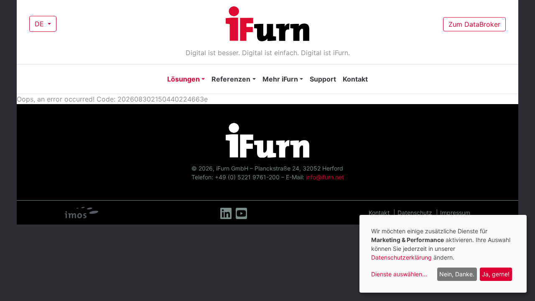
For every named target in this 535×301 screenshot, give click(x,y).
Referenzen (230, 79)
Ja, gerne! (496, 274)
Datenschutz (414, 212)
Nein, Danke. (456, 274)
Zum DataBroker (474, 24)
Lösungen (183, 79)
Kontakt (355, 79)
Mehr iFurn (280, 79)
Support (323, 79)
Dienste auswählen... (399, 274)
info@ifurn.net (325, 177)
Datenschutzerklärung (401, 257)
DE (40, 24)
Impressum (455, 212)
